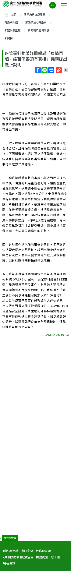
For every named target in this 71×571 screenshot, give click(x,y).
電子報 (55, 557)
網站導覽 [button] (10, 538)
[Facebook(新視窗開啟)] (37, 70)
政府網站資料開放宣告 (18, 557)
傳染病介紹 (11, 22)
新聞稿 (8, 38)
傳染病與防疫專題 (34, 14)
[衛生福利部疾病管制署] (22, 3)
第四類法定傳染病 (35, 22)
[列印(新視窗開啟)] (51, 70)
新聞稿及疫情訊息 (38, 30)
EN (52, 5)
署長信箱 (9, 563)
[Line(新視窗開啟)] (44, 70)
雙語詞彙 (42, 557)
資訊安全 (27, 550)
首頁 (13, 14)
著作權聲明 (43, 550)
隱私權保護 (10, 550)
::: (3, 46)
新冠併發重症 (12, 30)
